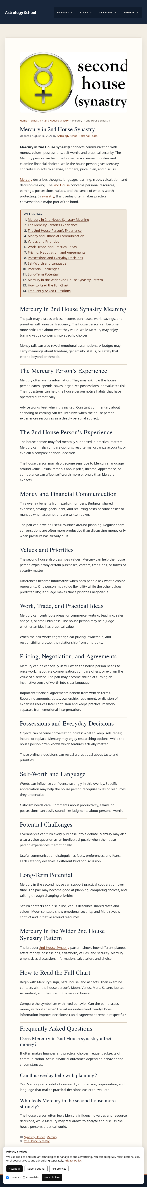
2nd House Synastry (56, 120)
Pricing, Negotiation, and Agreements (57, 252)
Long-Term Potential (43, 274)
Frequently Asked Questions (49, 291)
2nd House (61, 185)
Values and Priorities (43, 241)
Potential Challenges (43, 269)
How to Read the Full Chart (48, 285)
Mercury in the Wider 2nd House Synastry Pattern (65, 280)
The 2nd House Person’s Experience (55, 230)
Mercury (26, 179)
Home (23, 120)
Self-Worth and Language (47, 263)
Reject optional (36, 1168)
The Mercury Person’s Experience (53, 225)
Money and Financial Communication (56, 236)
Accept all (14, 1168)
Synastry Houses (34, 1137)
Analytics (15, 1177)
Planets (63, 12)
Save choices (52, 1177)
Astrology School (20, 12)
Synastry (106, 12)
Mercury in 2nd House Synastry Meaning (58, 219)
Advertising (33, 1177)
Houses (129, 12)
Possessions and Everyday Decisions (55, 258)
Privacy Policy (73, 1160)
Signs (84, 12)
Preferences (59, 1168)
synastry (48, 196)
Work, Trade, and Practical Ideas (52, 247)
